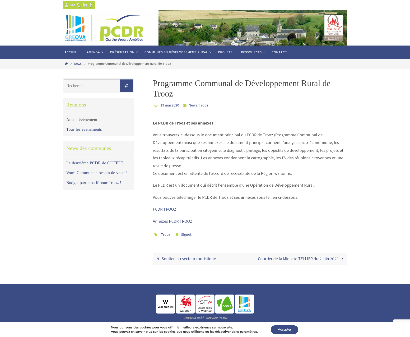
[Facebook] (91, 5)
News (78, 63)
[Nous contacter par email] (72, 5)
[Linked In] (85, 5)
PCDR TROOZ (165, 209)
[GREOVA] (66, 5)
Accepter (284, 329)
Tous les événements (84, 129)
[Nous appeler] (79, 5)
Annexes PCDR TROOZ (172, 221)
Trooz (203, 105)
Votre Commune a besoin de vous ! (96, 172)
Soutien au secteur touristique (188, 258)
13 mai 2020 (169, 105)
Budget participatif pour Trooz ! (93, 182)
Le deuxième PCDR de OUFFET (94, 163)
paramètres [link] (248, 331)
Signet (186, 234)
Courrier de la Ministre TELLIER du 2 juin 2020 (299, 258)
